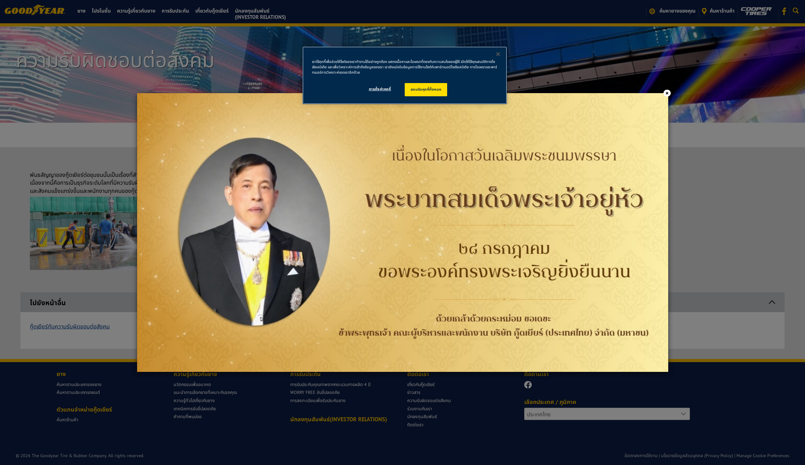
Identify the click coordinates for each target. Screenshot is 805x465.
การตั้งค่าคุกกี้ (380, 89)
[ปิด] (498, 54)
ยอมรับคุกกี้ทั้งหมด (426, 89)
